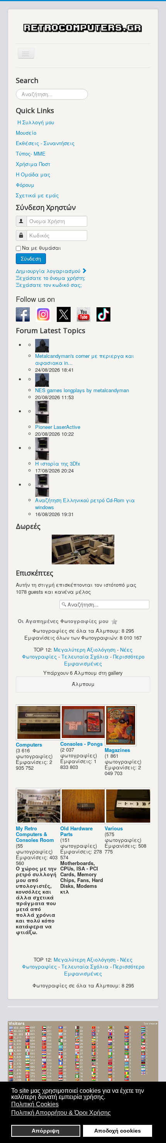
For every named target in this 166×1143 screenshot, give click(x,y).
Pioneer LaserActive (57, 426)
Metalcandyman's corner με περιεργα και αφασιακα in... (84, 359)
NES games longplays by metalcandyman (82, 390)
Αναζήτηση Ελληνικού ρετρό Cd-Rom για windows (85, 503)
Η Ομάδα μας (33, 174)
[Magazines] (121, 743)
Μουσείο (26, 132)
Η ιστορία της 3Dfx (57, 463)
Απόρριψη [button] (45, 1131)
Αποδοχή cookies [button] (117, 1131)
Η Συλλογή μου (35, 122)
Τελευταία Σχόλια (84, 656)
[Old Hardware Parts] (84, 822)
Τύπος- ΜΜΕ (31, 153)
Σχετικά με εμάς (37, 195)
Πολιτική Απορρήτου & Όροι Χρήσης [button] (61, 1112)
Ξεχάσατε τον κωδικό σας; (49, 284)
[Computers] (40, 738)
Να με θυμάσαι (41, 247)
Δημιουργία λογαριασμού (49, 270)
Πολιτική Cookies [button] (35, 1104)
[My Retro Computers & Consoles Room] (40, 822)
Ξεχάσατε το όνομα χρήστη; (50, 277)
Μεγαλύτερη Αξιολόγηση (84, 649)
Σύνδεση (31, 258)
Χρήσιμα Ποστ (33, 164)
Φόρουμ (25, 184)
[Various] (129, 822)
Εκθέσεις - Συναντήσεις (45, 143)
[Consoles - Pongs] (84, 737)
